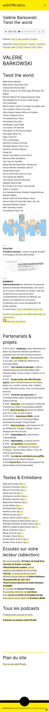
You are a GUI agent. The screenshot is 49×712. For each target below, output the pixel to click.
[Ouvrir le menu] (44, 5)
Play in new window (20, 39)
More (40, 47)
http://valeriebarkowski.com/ (30, 309)
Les (23, 509)
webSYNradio (14, 5)
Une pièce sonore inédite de (24, 512)
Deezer (27, 47)
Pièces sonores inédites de (24, 494)
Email (19, 47)
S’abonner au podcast (16, 321)
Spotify (32, 44)
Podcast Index (9, 47)
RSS (34, 47)
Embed (34, 39)
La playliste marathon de (20, 506)
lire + (22, 410)
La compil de (19, 503)
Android (40, 44)
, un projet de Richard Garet (20, 491)
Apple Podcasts (20, 44)
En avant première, (24, 481)
